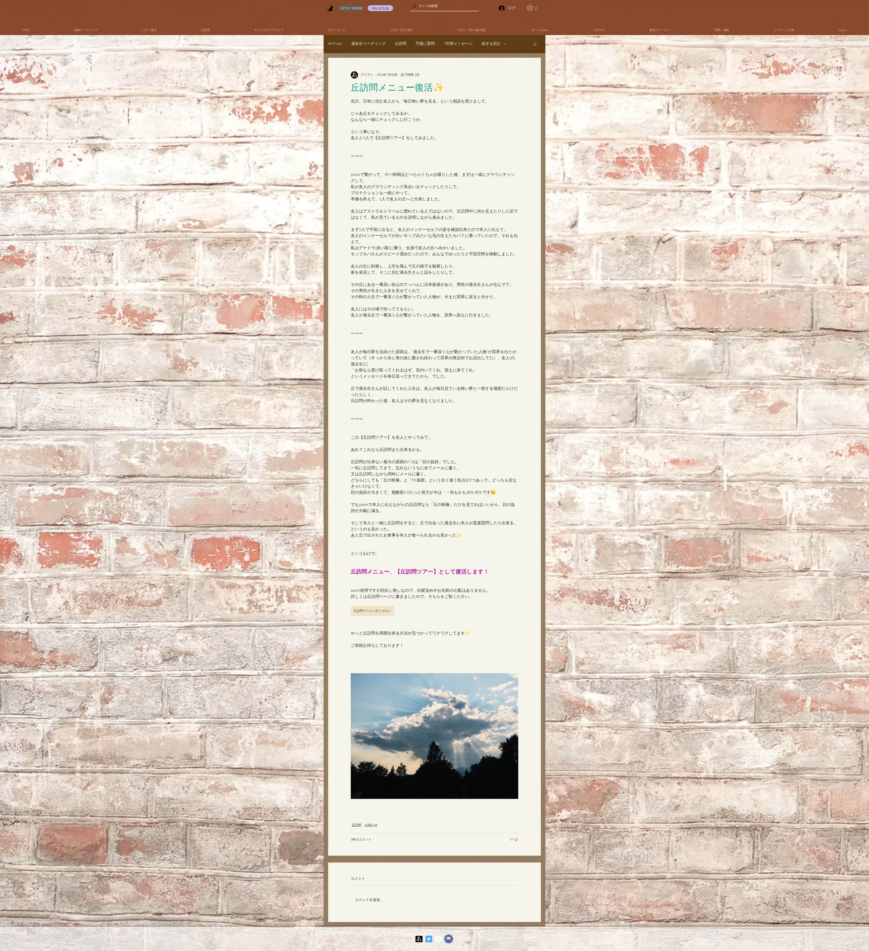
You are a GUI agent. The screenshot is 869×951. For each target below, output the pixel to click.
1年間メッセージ (458, 44)
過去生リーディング (368, 44)
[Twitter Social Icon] (428, 939)
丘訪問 (400, 44)
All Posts (335, 44)
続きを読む (491, 44)
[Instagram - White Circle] (438, 939)
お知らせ (371, 825)
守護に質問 (425, 44)
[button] (534, 7)
